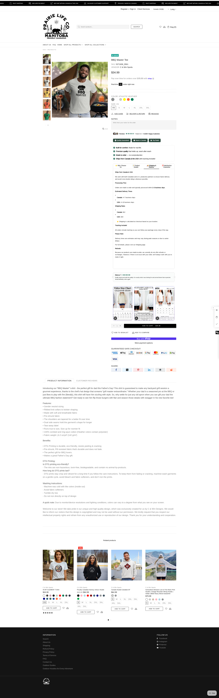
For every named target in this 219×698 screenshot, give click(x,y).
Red (128, 596)
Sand (85, 599)
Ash (120, 99)
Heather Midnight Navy (116, 596)
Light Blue (91, 599)
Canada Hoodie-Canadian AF (52, 590)
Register (124, 9)
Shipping (46, 645)
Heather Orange (128, 99)
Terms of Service (49, 655)
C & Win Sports (56, 26)
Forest (119, 599)
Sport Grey (47, 596)
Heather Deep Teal (116, 599)
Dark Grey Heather (132, 596)
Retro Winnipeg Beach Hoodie (155, 590)
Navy (122, 596)
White (116, 99)
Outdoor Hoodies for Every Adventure (58, 669)
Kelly (132, 99)
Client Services (143, 9)
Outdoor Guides (49, 665)
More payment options (144, 343)
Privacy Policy (48, 652)
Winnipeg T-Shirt (116, 590)
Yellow (124, 99)
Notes (114, 119)
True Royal (138, 596)
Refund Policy (48, 649)
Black (112, 596)
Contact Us (47, 662)
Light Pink (88, 599)
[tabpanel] (127, 582)
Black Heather (119, 596)
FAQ (44, 659)
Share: (114, 366)
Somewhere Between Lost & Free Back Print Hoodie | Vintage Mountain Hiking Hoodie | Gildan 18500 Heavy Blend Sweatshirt (92, 591)
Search (136, 27)
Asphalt (135, 596)
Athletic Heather (112, 99)
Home (44, 49)
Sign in (133, 9)
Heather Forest (112, 599)
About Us (46, 642)
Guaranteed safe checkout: (126, 349)
